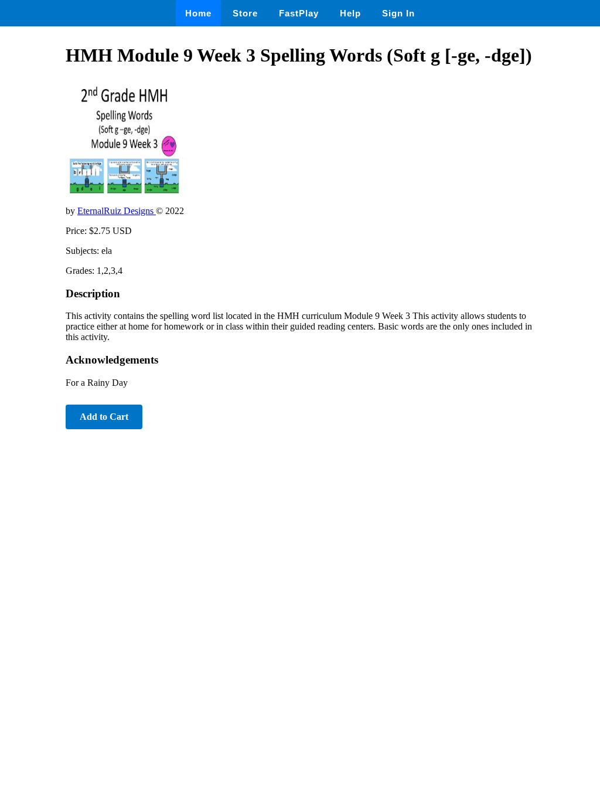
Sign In (398, 13)
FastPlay (299, 13)
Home (198, 13)
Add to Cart (104, 417)
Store (245, 13)
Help (350, 13)
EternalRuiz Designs (116, 211)
